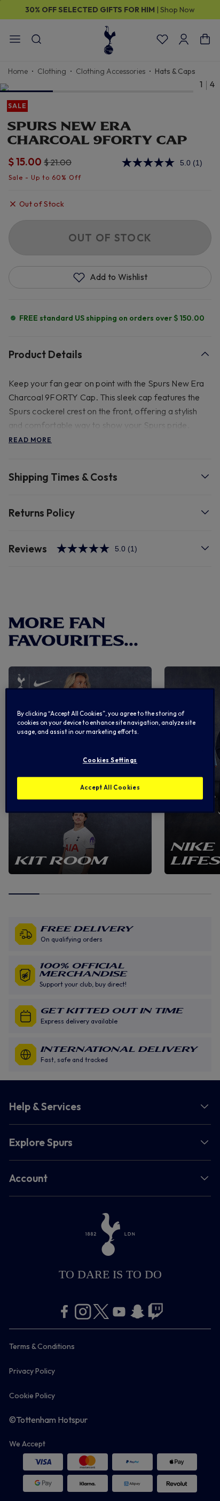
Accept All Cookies (110, 788)
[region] (109, 750)
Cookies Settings (110, 760)
